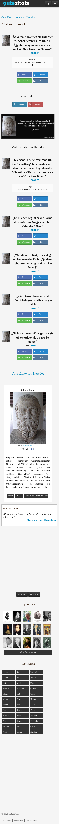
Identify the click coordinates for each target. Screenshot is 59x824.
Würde (6, 715)
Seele (32, 704)
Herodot (34, 53)
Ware (19, 715)
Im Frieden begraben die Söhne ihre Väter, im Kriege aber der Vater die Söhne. (33, 222)
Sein (18, 672)
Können (34, 699)
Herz (5, 710)
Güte (19, 699)
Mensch (34, 672)
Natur (5, 704)
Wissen (6, 720)
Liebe (5, 677)
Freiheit (6, 726)
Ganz (32, 693)
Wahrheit (21, 688)
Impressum (18, 820)
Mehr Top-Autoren (28, 652)
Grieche (19, 495)
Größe (33, 688)
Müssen (33, 715)
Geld (32, 726)
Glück (5, 693)
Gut (18, 693)
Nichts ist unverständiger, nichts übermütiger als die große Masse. (33, 337)
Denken (33, 731)
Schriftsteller (41, 495)
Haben (33, 677)
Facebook (6, 820)
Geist (32, 710)
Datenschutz (31, 820)
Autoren (22, 594)
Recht (19, 710)
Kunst (19, 720)
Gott (5, 682)
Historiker (29, 495)
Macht (19, 682)
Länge (19, 731)
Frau (18, 704)
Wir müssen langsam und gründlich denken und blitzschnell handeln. (32, 300)
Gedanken (34, 720)
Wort (19, 726)
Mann (10, 495)
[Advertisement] (29, 559)
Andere (6, 688)
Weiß (5, 731)
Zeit (32, 682)
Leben (5, 672)
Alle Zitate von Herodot (28, 373)
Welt (19, 677)
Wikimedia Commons (31, 445)
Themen (34, 594)
